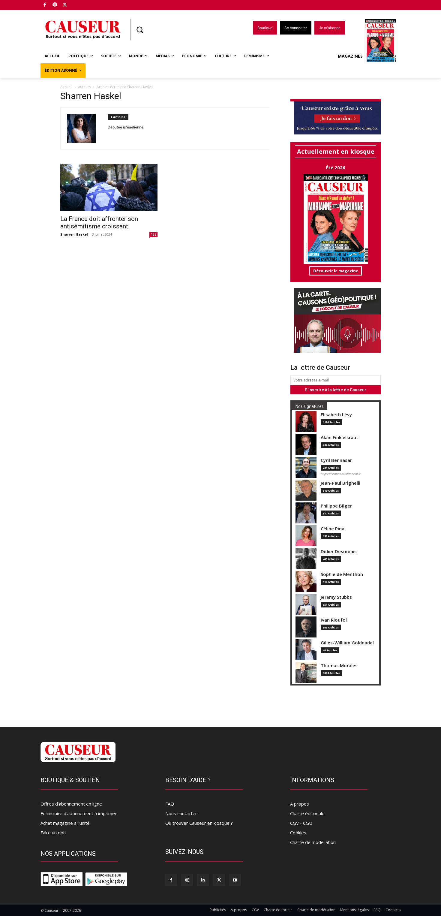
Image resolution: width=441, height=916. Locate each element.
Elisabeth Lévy (336, 414)
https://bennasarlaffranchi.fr (341, 474)
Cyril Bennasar (336, 460)
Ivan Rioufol (334, 620)
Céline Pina (332, 529)
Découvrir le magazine (335, 270)
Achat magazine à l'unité (65, 823)
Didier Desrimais (339, 551)
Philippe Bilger (336, 506)
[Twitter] (65, 5)
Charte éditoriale (307, 813)
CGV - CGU (301, 823)
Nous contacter (181, 813)
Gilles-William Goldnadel (347, 643)
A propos (299, 804)
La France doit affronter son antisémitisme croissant (99, 222)
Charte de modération (313, 842)
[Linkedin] (203, 880)
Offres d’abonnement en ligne (71, 804)
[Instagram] (187, 880)
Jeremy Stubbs (336, 597)
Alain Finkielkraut (339, 437)
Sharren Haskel (74, 234)
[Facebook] (44, 5)
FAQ (169, 804)
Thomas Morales (339, 665)
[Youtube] (235, 880)
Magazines (350, 56)
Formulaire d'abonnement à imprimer (78, 813)
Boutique (80, 4)
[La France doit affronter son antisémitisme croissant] (109, 188)
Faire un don (53, 833)
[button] (139, 30)
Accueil (66, 86)
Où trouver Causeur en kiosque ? (199, 823)
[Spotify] (55, 5)
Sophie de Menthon (342, 574)
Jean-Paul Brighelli (340, 483)
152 (153, 234)
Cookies (298, 833)
